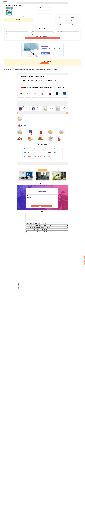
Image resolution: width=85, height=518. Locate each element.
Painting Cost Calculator (25, 125)
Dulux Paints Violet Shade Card (21, 408)
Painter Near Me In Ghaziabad (21, 314)
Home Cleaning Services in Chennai (21, 430)
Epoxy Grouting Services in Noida (21, 462)
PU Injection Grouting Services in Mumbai (22, 473)
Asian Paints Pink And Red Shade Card (22, 381)
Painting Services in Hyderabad (21, 269)
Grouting (55, 138)
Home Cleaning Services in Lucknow (21, 435)
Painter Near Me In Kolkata (20, 316)
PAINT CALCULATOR (44, 63)
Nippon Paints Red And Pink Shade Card (22, 418)
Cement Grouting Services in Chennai (21, 445)
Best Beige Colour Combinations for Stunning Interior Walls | (49, 510)
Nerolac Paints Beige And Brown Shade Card (22, 395)
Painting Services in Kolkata (20, 273)
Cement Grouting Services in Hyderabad (22, 442)
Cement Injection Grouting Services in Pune (22, 493)
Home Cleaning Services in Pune (21, 428)
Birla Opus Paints (19, 247)
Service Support (19, 347)
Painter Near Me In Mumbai (20, 309)
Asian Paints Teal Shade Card (21, 378)
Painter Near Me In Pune (20, 310)
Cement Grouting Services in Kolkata (21, 446)
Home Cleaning (24, 118)
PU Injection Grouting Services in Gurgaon (22, 478)
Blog (18, 343)
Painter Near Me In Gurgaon (20, 313)
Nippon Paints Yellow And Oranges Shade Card (22, 419)
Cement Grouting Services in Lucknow (21, 450)
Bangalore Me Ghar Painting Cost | (22, 509)
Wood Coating (19, 325)
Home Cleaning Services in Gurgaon (21, 432)
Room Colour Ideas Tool (20, 337)
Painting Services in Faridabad (21, 276)
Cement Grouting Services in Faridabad (22, 449)
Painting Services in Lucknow (21, 277)
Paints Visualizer (19, 338)
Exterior (36, 34)
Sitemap (19, 346)
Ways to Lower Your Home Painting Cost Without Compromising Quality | (43, 509)
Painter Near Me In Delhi (20, 311)
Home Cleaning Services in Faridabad (21, 434)
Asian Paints (19, 242)
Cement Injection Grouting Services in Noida (22, 498)
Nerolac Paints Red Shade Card (21, 390)
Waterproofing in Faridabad (20, 301)
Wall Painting (19, 322)
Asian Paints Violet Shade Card (21, 382)
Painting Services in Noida (20, 274)
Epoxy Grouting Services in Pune (21, 459)
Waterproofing (40, 34)
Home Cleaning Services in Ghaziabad (21, 433)
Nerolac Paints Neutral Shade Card (21, 396)
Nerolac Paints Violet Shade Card (21, 394)
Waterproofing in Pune (20, 295)
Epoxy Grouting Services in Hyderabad (21, 457)
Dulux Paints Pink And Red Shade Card (22, 401)
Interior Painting (19, 323)
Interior (33, 34)
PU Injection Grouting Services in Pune (21, 474)
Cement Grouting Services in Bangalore (22, 441)
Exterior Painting (25, 138)
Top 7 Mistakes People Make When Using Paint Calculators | (60, 510)
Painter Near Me (19, 306)
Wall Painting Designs (20, 254)
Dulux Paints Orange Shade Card (21, 402)
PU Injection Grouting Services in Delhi (21, 475)
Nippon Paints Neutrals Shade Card (21, 417)
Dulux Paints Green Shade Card (21, 405)
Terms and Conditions (47, 36)
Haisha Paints (19, 246)
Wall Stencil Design (35, 138)
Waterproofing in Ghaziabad (20, 300)
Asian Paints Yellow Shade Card (21, 384)
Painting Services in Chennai (20, 272)
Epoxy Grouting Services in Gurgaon (21, 463)
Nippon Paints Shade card (20, 263)
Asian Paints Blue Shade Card (21, 377)
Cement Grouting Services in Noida (21, 447)
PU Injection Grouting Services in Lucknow (22, 481)
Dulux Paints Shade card (20, 262)
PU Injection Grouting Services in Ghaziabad (22, 479)
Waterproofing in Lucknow (20, 302)
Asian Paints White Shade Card (21, 383)
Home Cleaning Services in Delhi (21, 429)
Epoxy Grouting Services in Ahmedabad (22, 466)
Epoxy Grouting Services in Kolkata (21, 461)
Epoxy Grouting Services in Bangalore (21, 456)
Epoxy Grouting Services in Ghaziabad (21, 464)
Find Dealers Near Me (45, 53)
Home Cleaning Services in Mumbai (21, 427)
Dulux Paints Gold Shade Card (21, 403)
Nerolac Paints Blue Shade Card (21, 393)
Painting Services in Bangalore (21, 268)
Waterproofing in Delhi (20, 296)
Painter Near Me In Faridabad (21, 315)
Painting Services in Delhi (20, 271)
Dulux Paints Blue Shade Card (21, 407)
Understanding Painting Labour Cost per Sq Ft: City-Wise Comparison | (57, 509)
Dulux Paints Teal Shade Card (21, 406)
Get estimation (39, 191)
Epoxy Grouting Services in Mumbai (21, 458)
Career (18, 345)
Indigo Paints (19, 244)
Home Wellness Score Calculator (21, 336)
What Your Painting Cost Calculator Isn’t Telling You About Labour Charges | (37, 510)
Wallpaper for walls (20, 328)
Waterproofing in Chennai (20, 297)
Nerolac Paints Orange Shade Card (21, 391)
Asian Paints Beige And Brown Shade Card (22, 379)
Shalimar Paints (19, 245)
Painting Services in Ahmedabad (21, 278)
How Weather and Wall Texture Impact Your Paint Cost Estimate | (31, 509)
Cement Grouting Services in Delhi (21, 444)
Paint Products (64, 138)
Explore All (42, 169)
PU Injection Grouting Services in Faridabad (22, 480)
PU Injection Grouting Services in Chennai (22, 476)
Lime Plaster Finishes (20, 329)
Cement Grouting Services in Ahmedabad (22, 451)
